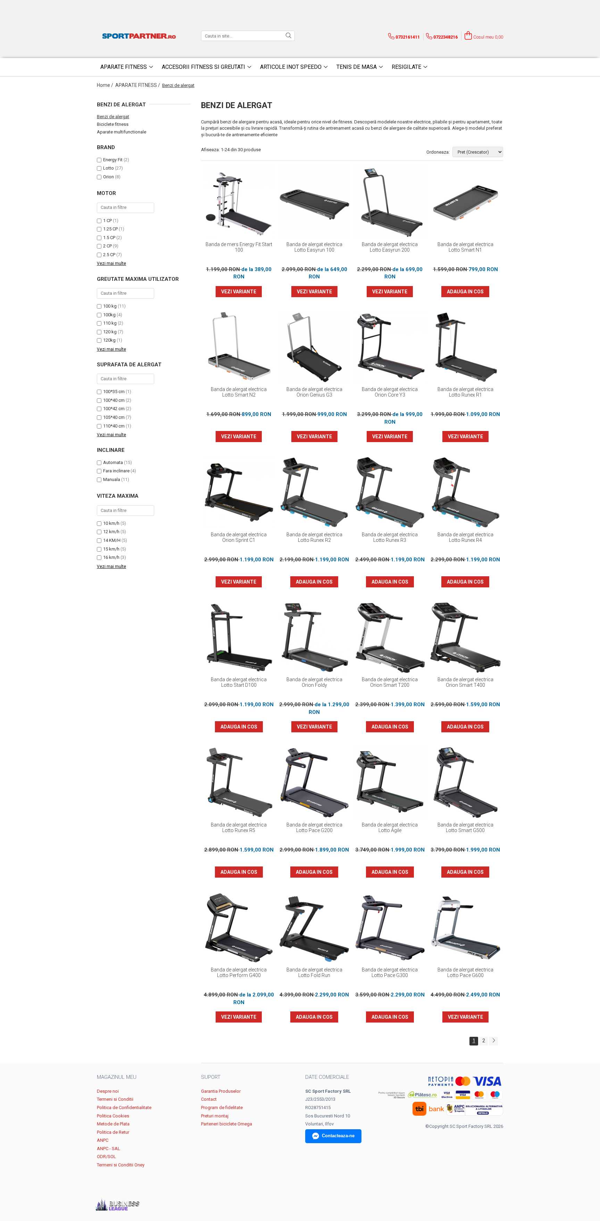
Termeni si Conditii (115, 1099)
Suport (210, 1077)
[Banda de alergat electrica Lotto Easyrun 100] (314, 202)
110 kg (110, 323)
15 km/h (111, 549)
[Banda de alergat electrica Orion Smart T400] (465, 638)
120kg (109, 340)
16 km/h (111, 557)
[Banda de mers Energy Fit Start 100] (239, 202)
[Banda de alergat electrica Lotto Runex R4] (465, 492)
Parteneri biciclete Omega (226, 1123)
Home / (105, 85)
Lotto (108, 168)
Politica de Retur (113, 1132)
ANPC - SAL (108, 1148)
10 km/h (111, 523)
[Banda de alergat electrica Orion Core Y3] (390, 347)
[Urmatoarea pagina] (493, 1041)
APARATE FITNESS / (138, 85)
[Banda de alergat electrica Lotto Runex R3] (390, 492)
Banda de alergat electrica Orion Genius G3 (314, 392)
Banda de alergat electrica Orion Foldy (314, 682)
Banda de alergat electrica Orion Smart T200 (390, 682)
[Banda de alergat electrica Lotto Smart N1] (465, 202)
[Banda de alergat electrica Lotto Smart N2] (239, 347)
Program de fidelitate (222, 1107)
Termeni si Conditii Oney (120, 1164)
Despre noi (108, 1091)
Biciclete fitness (112, 124)
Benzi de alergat (113, 116)
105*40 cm (114, 417)
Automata (113, 462)
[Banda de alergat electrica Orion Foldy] (314, 638)
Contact (209, 1099)
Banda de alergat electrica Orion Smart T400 (465, 682)
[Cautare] (288, 36)
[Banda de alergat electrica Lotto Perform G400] (239, 928)
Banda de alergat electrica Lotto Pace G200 (314, 827)
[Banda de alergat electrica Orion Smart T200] (390, 638)
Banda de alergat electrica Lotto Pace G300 (390, 972)
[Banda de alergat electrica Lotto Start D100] (239, 638)
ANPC (102, 1140)
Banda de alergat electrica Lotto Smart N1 (465, 247)
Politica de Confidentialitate (124, 1107)
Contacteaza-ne (338, 1135)
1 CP (107, 220)
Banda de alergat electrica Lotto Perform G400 (239, 972)
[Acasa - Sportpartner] (140, 36)
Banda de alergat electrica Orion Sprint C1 (239, 537)
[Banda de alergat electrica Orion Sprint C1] (239, 492)
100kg (109, 314)
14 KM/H (111, 540)
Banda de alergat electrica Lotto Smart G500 (465, 827)
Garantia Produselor (221, 1091)
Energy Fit (113, 159)
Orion (108, 176)
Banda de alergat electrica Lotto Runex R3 (390, 537)
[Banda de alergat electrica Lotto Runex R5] (239, 783)
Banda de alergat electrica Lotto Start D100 (239, 682)
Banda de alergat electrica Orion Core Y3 (390, 392)
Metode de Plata (113, 1123)
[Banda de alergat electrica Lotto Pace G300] (390, 928)
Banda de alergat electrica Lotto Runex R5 (239, 827)
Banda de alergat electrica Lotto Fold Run (314, 972)
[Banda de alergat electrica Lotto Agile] (390, 783)
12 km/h (111, 531)
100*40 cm (114, 400)
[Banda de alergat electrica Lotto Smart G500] (465, 783)
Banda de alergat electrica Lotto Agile (390, 827)
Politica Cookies (113, 1115)
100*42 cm (114, 408)
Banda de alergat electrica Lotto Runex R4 (465, 537)
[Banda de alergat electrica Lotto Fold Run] (314, 928)
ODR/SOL (106, 1156)
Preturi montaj (214, 1115)
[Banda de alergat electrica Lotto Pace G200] (314, 783)
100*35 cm (114, 391)
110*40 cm (114, 426)
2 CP (107, 246)
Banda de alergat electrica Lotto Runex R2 (314, 537)
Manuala (111, 479)
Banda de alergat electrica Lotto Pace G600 (465, 972)
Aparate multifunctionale (121, 132)
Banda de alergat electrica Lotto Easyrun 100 (314, 247)
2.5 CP (109, 254)
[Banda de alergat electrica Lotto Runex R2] (314, 492)
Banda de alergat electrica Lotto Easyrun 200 (390, 247)
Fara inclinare (116, 470)
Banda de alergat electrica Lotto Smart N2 (239, 392)
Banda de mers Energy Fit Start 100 (239, 247)
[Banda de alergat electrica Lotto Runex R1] (465, 347)
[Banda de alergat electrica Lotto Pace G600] (465, 928)
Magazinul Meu (116, 1077)
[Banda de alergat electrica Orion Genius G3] (314, 347)
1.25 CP (110, 228)
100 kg (110, 306)
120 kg (110, 331)
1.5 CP (109, 237)
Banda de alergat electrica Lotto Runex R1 (465, 392)
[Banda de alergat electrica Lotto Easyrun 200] (390, 202)
